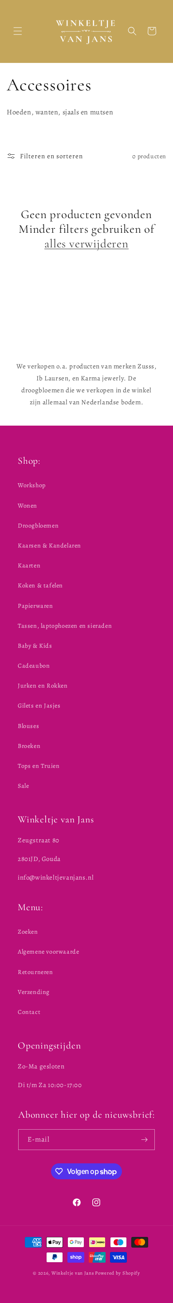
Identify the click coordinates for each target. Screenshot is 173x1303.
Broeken (29, 746)
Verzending (34, 992)
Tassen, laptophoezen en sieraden (65, 626)
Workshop (32, 485)
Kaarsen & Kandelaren (49, 545)
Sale (23, 786)
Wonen (27, 505)
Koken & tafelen (40, 585)
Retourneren (35, 972)
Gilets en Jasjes (39, 705)
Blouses (28, 726)
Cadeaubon (34, 665)
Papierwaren (35, 606)
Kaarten (29, 565)
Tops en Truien (38, 766)
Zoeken (28, 931)
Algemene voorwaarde (48, 951)
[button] (18, 31)
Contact (29, 1012)
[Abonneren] (144, 1139)
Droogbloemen (38, 525)
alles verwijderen (86, 243)
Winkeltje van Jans (72, 1273)
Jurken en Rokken (43, 685)
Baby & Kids (35, 646)
